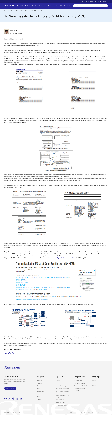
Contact (39, 394)
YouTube (5, 399)
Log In (105, 1)
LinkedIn (21, 399)
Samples (94, 1)
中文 (93, 383)
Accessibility (87, 413)
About (5, 10)
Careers (39, 383)
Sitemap (94, 413)
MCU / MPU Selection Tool (62, 388)
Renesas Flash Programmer (63, 386)
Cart (100, 1)
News (38, 388)
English (94, 380)
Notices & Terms (70, 413)
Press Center (11, 10)
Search (90, 6)
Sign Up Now (10, 388)
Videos (39, 399)
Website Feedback (103, 413)
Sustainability (40, 391)
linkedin (5, 353)
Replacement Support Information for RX (60, 258)
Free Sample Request (79, 383)
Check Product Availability (81, 386)
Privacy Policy (79, 413)
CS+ (57, 383)
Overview (39, 380)
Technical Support (79, 380)
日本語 (94, 386)
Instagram (17, 399)
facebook (9, 353)
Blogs (17, 10)
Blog (38, 396)
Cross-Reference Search (62, 405)
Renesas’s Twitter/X (9, 399)
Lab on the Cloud (60, 402)
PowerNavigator (60, 399)
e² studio (58, 380)
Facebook (13, 399)
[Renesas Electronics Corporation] (9, 6)
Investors (39, 386)
